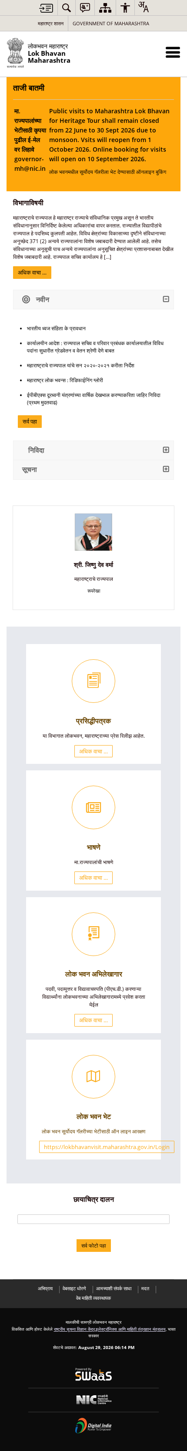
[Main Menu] (172, 52)
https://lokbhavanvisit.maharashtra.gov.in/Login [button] (107, 1147)
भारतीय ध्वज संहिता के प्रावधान (56, 328)
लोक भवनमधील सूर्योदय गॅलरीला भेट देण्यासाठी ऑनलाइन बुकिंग (109, 141)
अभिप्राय (45, 1288)
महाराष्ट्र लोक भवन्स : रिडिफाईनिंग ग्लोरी (65, 380)
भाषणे (93, 847)
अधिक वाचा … (32, 272)
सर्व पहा (30, 421)
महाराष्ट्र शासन (50, 23)
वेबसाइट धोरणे (74, 1288)
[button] (66, 7)
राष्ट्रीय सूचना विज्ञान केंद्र (74, 1329)
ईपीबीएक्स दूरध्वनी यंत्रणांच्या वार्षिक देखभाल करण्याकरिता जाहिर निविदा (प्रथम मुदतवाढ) (93, 398)
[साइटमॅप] (105, 7)
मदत (145, 1288)
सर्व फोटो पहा (93, 1245)
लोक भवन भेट (94, 1116)
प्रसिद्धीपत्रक (93, 721)
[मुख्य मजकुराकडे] (46, 8)
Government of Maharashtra (111, 23)
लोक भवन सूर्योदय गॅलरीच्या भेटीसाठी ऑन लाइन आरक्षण (93, 1131)
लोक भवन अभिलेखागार (93, 974)
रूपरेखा (93, 590)
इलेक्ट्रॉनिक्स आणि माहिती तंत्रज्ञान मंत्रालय (131, 1329)
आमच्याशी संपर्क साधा (113, 1288)
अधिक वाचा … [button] (93, 751)
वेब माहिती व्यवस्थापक (93, 1298)
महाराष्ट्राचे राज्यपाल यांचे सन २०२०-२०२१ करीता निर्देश (80, 365)
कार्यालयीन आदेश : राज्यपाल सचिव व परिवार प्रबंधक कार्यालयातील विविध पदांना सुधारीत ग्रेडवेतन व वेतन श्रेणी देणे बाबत (95, 346)
